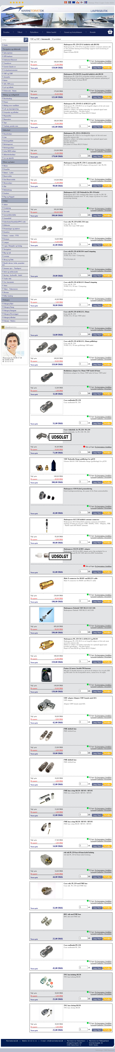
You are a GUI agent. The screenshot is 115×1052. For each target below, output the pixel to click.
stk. (89, 67)
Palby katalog (8, 296)
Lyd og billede (8, 87)
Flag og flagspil (8, 197)
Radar (5, 80)
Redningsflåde (8, 141)
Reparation (7, 119)
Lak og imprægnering (11, 109)
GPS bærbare (7, 56)
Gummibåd (7, 218)
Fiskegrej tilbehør (9, 317)
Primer (5, 102)
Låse (5, 137)
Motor (5, 166)
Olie (4, 186)
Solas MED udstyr (9, 151)
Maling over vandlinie (11, 105)
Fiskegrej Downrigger (11, 314)
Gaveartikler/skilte (9, 215)
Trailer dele (7, 279)
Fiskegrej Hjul (8, 304)
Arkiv (112, 3)
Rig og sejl (7, 253)
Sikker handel (51, 32)
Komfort (6, 232)
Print (97, 3)
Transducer (7, 63)
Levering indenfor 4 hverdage (101, 717)
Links (107, 3)
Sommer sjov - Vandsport (12, 268)
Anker (5, 204)
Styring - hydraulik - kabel (12, 275)
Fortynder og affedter (10, 112)
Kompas (6, 239)
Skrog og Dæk (8, 259)
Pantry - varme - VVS (11, 235)
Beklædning (7, 190)
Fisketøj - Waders (9, 321)
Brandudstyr (7, 134)
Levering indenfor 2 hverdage (101, 63)
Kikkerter (6, 225)
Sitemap (91, 3)
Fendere (6, 193)
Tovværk (6, 211)
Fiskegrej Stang (8, 307)
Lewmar (6, 256)
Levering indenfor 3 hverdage (101, 151)
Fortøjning (7, 208)
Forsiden (6, 32)
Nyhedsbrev (34, 32)
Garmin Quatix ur (9, 67)
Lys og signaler (8, 158)
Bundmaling (7, 98)
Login (101, 3)
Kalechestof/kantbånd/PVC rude (14, 222)
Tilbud (20, 32)
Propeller (6, 169)
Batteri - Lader (8, 173)
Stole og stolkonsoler (10, 272)
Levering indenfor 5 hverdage (101, 477)
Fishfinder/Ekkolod (10, 60)
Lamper (6, 242)
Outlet (5, 45)
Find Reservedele (9, 179)
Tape (5, 123)
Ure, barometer (8, 282)
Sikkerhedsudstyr (9, 154)
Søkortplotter (8, 53)
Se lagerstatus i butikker (103, 61)
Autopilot (6, 77)
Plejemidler (7, 116)
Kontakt (93, 32)
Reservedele (7, 176)
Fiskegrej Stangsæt (9, 310)
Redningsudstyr (8, 148)
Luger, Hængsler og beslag (12, 246)
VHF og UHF (8, 73)
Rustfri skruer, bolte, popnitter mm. (13, 264)
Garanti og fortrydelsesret (73, 32)
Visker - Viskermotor (10, 289)
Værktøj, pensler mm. (10, 126)
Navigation (7, 249)
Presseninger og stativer (11, 229)
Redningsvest (8, 144)
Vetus (5, 285)
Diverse (6, 292)
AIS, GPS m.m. (8, 84)
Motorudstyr (7, 183)
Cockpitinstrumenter (10, 70)
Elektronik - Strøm (9, 91)
